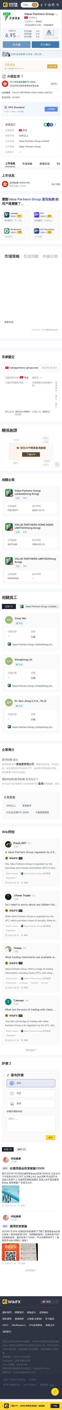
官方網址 (45, 44)
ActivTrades (30, 1384)
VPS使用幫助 (35, 1325)
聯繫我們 (19, 1312)
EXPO (5, 1325)
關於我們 (7, 1312)
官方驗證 (49, 1318)
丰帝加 (32, 1379)
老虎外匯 (44, 1384)
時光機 (16, 44)
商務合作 (50, 1325)
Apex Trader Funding (14, 1379)
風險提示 (31, 1312)
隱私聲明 (7, 1318)
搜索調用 (19, 1318)
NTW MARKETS (11, 1384)
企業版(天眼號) (34, 1318)
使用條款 (43, 1312)
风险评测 (52, 66)
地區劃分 (7, 1331)
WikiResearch (19, 1325)
